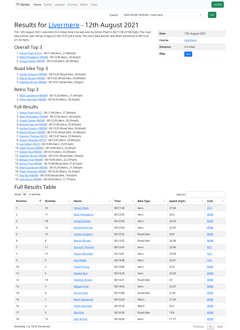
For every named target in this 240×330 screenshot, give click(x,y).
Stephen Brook (28, 82)
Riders (84, 4)
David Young (27, 148)
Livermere (64, 24)
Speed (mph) (177, 201)
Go (212, 15)
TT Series (23, 4)
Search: (181, 194)
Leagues (60, 4)
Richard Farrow (28, 124)
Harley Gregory (28, 74)
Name (78, 201)
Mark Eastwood (29, 95)
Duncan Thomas (29, 136)
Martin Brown (28, 78)
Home (37, 4)
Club (210, 201)
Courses (72, 4)
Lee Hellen (25, 144)
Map (188, 54)
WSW (44, 57)
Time (117, 201)
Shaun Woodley (29, 140)
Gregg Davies (27, 61)
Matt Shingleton (29, 57)
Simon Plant (26, 53)
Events (48, 4)
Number (50, 201)
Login (218, 4)
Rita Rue (24, 175)
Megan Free (26, 159)
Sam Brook (26, 179)
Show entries (27, 194)
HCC (38, 53)
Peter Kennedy (28, 99)
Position (21, 201)
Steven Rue (26, 152)
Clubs (94, 4)
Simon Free (26, 163)
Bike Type (144, 201)
